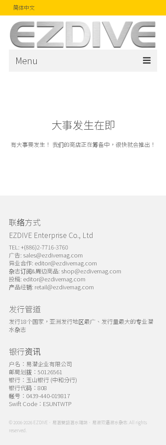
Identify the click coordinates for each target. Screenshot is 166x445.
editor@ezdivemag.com (66, 263)
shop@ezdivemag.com (91, 271)
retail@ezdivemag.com (64, 287)
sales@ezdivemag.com (53, 255)
